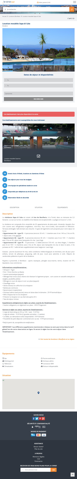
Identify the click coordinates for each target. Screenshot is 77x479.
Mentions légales (38, 457)
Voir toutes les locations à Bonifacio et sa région (57, 339)
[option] (38, 46)
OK (53, 470)
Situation (38, 207)
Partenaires (38, 461)
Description (14, 207)
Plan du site (38, 449)
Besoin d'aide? (38, 447)
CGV (38, 459)
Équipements (63, 207)
